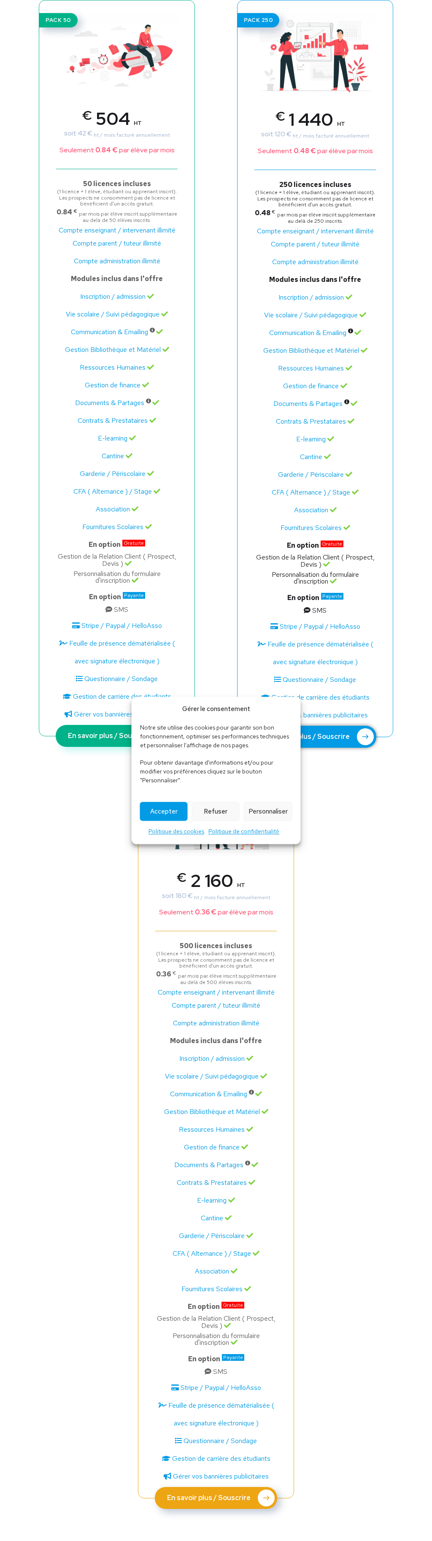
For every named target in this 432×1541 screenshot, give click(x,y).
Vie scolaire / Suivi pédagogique (112, 314)
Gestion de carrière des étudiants (121, 696)
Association (113, 509)
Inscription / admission (113, 296)
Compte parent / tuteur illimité (117, 243)
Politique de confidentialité (243, 831)
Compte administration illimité (117, 261)
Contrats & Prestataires (113, 420)
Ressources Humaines (113, 367)
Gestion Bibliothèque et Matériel (113, 349)
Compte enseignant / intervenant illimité (117, 230)
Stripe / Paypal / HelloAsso (121, 625)
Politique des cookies (176, 831)
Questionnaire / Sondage (120, 678)
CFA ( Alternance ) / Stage (112, 491)
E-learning (112, 438)
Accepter (164, 811)
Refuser (215, 811)
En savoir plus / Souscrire (110, 735)
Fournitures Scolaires (112, 526)
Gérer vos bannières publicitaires (121, 714)
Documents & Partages (109, 402)
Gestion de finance (112, 385)
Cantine (113, 455)
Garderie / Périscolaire (113, 473)
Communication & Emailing (109, 331)
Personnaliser (268, 811)
